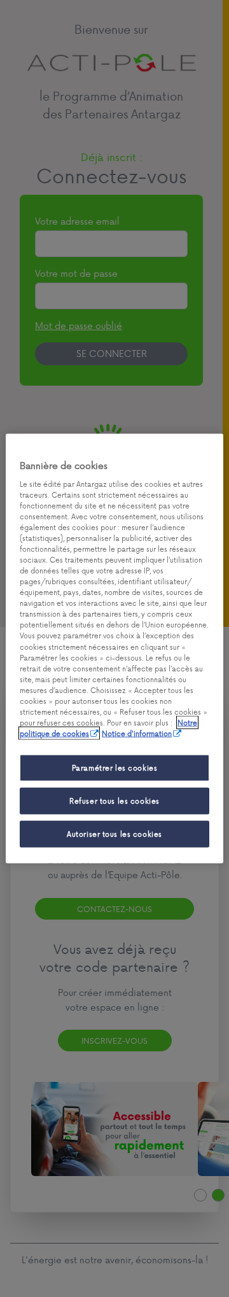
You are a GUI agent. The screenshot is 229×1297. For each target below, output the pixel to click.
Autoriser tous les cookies (114, 834)
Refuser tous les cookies (114, 801)
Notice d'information (137, 733)
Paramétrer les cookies (115, 767)
